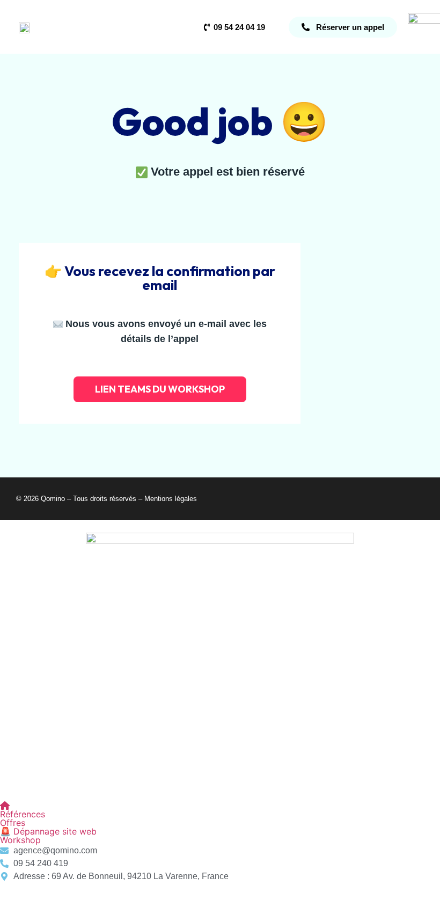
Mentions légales (170, 499)
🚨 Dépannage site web (48, 831)
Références (22, 814)
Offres (12, 822)
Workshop (20, 840)
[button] (220, 822)
